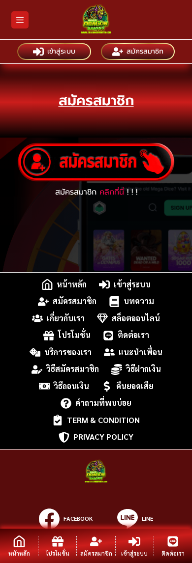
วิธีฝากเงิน (143, 369)
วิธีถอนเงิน (71, 386)
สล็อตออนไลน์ (136, 318)
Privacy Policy (103, 437)
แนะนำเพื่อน (140, 352)
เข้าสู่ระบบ (61, 51)
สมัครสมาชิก (145, 51)
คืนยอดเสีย (135, 386)
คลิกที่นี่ (111, 192)
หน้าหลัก (72, 284)
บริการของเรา (68, 352)
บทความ (139, 301)
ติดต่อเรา (133, 335)
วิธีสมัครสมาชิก (72, 369)
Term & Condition (103, 420)
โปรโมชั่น (74, 335)
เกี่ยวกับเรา (66, 318)
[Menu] (20, 19)
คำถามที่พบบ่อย (103, 403)
